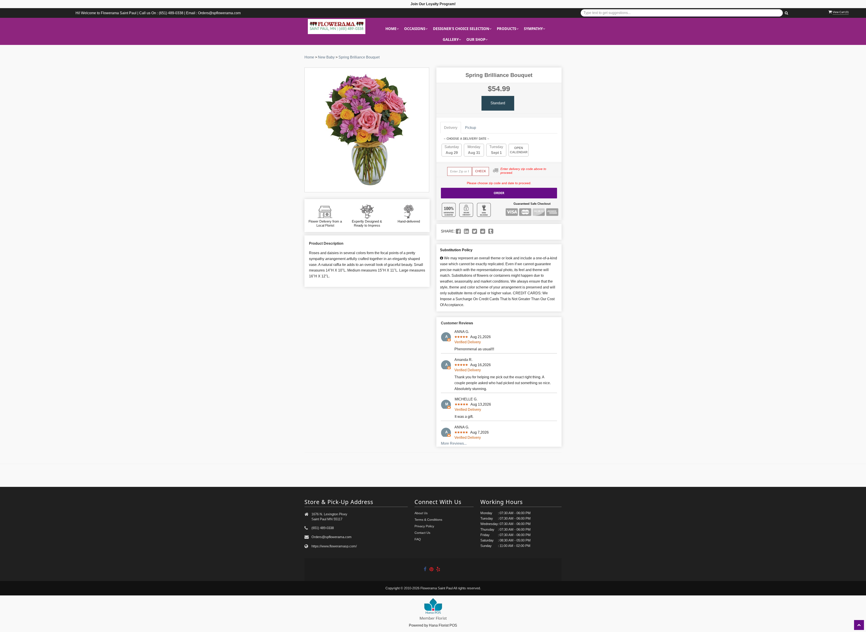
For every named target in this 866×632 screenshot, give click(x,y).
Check (480, 171)
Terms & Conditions (428, 519)
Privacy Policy (424, 526)
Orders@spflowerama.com (331, 537)
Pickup (470, 128)
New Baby (326, 57)
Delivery (450, 128)
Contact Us (422, 532)
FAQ (418, 539)
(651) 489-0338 (322, 528)
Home (309, 57)
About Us (421, 513)
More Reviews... (454, 443)
